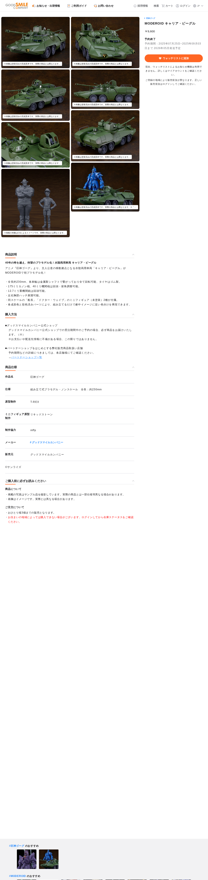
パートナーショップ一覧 (26, 357)
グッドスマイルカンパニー (47, 442)
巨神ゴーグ (150, 18)
